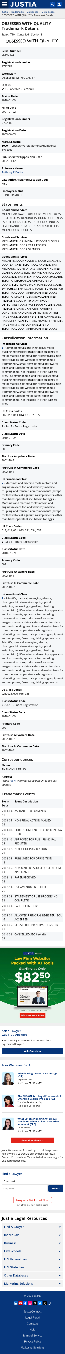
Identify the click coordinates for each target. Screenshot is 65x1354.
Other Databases (16, 1275)
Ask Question (32, 1051)
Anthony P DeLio (12, 172)
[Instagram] (30, 1303)
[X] (45, 1303)
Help (32, 1329)
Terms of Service (32, 1335)
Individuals (11, 1235)
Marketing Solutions (18, 1284)
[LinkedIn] (16, 1303)
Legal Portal (32, 1317)
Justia (5, 11)
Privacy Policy (32, 1341)
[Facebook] (25, 1303)
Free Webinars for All (17, 1065)
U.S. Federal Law (15, 1259)
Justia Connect (32, 1311)
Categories (32, 11)
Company (32, 1323)
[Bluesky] (40, 1303)
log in (13, 780)
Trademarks (17, 11)
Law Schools (12, 1251)
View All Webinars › (32, 1140)
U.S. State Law (14, 1267)
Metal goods (48, 11)
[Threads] (35, 1303)
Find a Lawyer (12, 1174)
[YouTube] (20, 1303)
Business (10, 1243)
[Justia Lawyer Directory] (50, 1303)
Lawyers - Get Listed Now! (32, 1200)
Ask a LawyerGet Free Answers (15, 1033)
